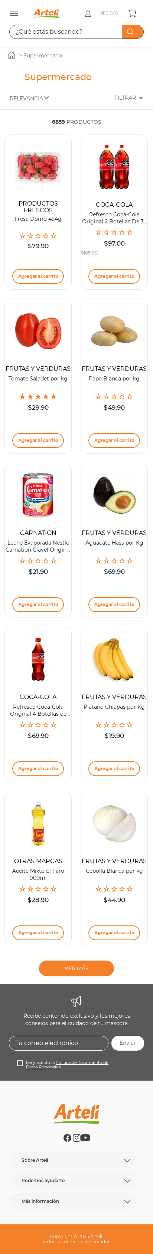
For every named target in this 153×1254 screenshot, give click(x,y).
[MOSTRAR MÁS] (76, 968)
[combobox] (76, 32)
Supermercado (42, 55)
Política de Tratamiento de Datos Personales (67, 1065)
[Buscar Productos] (131, 32)
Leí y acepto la (67, 1065)
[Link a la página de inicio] (11, 55)
